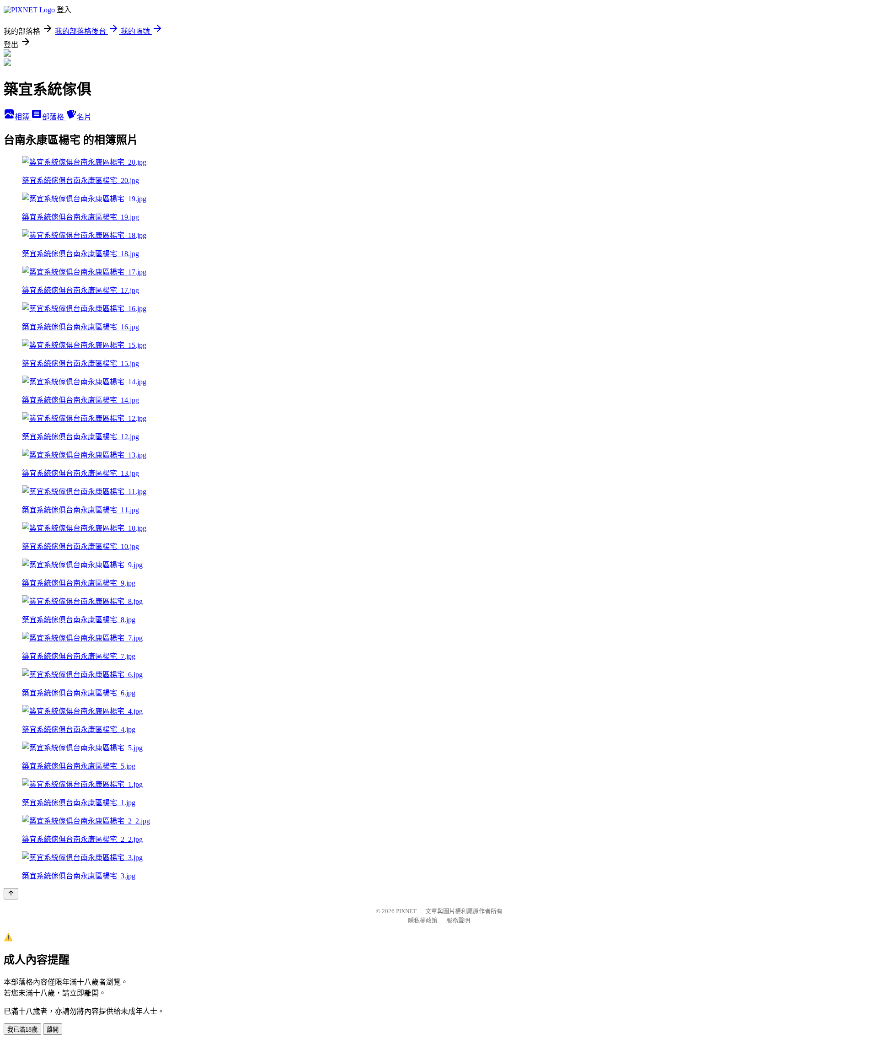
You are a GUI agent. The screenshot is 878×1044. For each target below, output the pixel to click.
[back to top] (11, 893)
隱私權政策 (423, 920)
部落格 (54, 117)
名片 (84, 117)
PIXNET (406, 911)
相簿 (23, 117)
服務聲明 (458, 920)
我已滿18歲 (22, 1029)
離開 (53, 1029)
